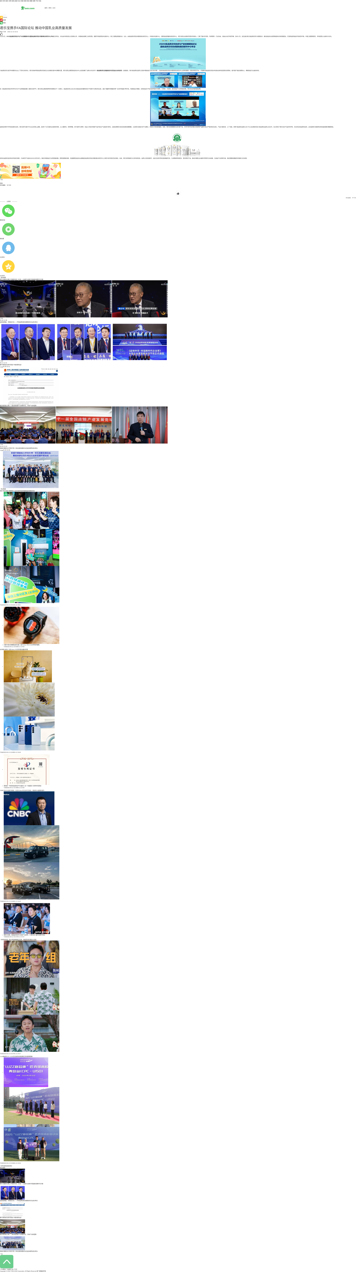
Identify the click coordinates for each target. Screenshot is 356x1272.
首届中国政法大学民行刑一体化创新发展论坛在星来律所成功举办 (19, 448)
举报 (1, 183)
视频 (25, 1)
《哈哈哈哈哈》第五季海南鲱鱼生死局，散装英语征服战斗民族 (18, 939)
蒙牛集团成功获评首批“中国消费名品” (11, 364)
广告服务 (8, 1269)
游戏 (13, 1)
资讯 (4, 1)
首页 (1, 1)
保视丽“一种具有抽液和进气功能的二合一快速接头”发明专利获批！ (23, 786)
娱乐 (7, 1)
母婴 (22, 1)
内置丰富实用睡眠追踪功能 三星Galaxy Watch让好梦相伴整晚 (21, 645)
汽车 (37, 1)
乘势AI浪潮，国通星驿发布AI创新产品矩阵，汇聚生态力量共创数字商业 (24, 935)
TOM (5, 31)
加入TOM (14, 1269)
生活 (19, 1)
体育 (10, 1)
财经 (28, 1)
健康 (31, 1)
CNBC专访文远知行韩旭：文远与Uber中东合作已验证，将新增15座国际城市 (22, 790)
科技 (40, 1)
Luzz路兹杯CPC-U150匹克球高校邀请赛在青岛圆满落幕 (16, 1056)
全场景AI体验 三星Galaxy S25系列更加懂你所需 (14, 649)
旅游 (16, 1)
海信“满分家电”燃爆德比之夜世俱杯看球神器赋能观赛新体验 (17, 491)
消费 (34, 1)
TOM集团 (3, 1269)
